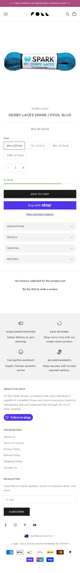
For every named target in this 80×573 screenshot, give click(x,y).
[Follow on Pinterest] (25, 525)
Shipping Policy (13, 461)
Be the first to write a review (40, 289)
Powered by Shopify (56, 543)
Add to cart (40, 193)
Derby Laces (40, 108)
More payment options (40, 214)
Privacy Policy (12, 449)
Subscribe (16, 511)
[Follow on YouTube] (34, 525)
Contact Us (10, 467)
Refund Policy (12, 455)
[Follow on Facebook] (5, 525)
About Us (9, 437)
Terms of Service (14, 443)
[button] (40, 226)
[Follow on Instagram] (15, 525)
